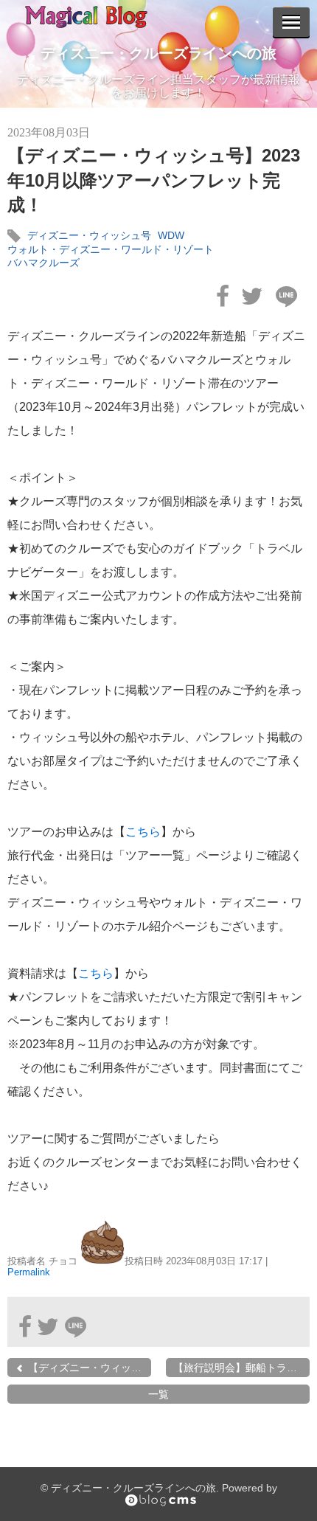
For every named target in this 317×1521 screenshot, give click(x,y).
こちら (143, 831)
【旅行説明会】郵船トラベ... (239, 1367)
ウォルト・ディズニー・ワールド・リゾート (110, 249)
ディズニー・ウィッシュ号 (89, 235)
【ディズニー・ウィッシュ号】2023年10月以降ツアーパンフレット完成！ (153, 180)
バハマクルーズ (43, 262)
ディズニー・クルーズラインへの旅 (158, 53)
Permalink (28, 1272)
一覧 (158, 1394)
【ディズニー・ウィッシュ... (88, 1367)
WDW (171, 235)
